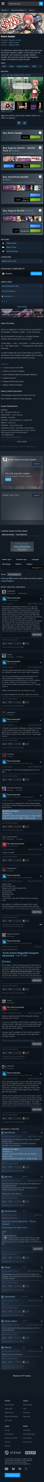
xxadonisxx (11, 591)
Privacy (7, 1430)
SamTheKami (11, 868)
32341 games (11, 593)
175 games (10, 657)
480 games (10, 839)
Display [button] (29, 564)
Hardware (26, 1412)
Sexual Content (23, 66)
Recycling (26, 1416)
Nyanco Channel (13, 934)
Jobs (24, 1409)
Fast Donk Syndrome (14, 788)
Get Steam (27, 1430)
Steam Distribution (11, 1416)
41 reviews (10, 715)
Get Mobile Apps (12, 1475)
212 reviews (10, 1003)
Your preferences (21, 534)
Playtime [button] (18, 564)
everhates (10, 754)
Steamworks (9, 1412)
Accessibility (9, 1434)
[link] (22, 166)
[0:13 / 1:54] (22, 89)
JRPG (34, 66)
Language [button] (35, 559)
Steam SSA (8, 1409)
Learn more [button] (36, 273)
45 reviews (19, 790)
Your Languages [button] (13, 574)
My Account (27, 1442)
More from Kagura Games (22, 460)
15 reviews (10, 1068)
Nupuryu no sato (15, 40)
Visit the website (8, 291)
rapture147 (11, 712)
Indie (11, 66)
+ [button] (40, 66)
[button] (5, 10)
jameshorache (12, 837)
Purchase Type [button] (21, 559)
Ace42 (9, 1000)
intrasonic (10, 1066)
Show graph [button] (36, 568)
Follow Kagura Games (17, 473)
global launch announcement (21, 971)
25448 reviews (22, 593)
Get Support (27, 1438)
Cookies (7, 1442)
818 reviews (10, 936)
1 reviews (10, 756)
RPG (4, 66)
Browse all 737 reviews (22, 1376)
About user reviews (8, 534)
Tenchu (9, 654)
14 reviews (19, 657)
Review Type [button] (6, 559)
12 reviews (10, 871)
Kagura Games (14, 42)
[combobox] (23, 4)
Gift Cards (8, 1420)
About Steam (9, 1405)
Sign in (3, 116)
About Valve (27, 1405)
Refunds (8, 1446)
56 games (10, 790)
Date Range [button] (6, 564)
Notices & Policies (11, 1438)
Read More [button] (37, 634)
